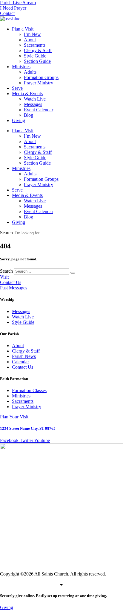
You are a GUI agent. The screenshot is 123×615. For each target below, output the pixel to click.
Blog (28, 115)
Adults (30, 72)
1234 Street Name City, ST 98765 (28, 428)
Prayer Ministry (38, 82)
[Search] (72, 273)
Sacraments (34, 45)
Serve (17, 88)
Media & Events (27, 93)
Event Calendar (38, 109)
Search (6, 232)
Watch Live (35, 98)
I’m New (32, 34)
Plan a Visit (22, 28)
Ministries (21, 66)
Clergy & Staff (38, 50)
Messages (33, 104)
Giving (18, 120)
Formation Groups (41, 77)
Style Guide (35, 55)
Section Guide (37, 61)
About (30, 39)
